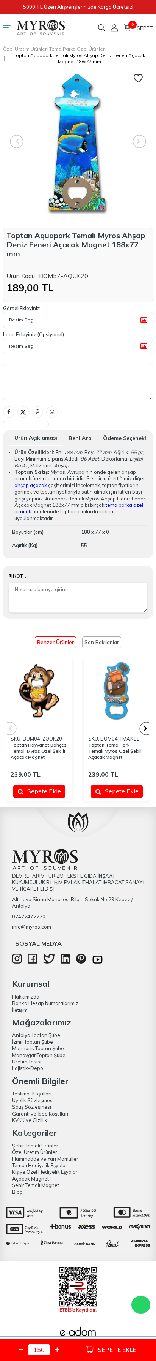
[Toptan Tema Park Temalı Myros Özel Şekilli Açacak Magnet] (116, 690)
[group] (78, 143)
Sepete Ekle (44, 791)
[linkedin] (65, 962)
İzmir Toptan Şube (32, 1042)
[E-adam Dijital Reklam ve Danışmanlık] (78, 1333)
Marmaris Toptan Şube (38, 1048)
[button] (146, 728)
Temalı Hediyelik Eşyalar (39, 1165)
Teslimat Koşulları (31, 1093)
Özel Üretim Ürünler (25, 49)
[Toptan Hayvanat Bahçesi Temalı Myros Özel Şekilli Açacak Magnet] (39, 690)
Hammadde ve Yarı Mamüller (45, 1159)
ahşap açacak (30, 485)
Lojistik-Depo (27, 1068)
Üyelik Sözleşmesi (33, 1100)
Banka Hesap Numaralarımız (45, 1003)
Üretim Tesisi (26, 1062)
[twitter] (49, 962)
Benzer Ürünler (55, 642)
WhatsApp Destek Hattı (140, 1305)
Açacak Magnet (30, 1179)
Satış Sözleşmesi (31, 1107)
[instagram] (17, 962)
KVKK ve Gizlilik (29, 1120)
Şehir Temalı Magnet (35, 1185)
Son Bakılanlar (101, 642)
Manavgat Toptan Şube (39, 1055)
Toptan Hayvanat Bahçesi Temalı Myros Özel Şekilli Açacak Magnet (39, 751)
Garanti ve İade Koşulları (40, 1114)
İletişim (20, 1010)
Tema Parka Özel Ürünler (77, 49)
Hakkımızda (25, 997)
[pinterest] (81, 962)
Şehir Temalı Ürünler (35, 1146)
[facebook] (32, 962)
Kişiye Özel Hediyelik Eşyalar (45, 1172)
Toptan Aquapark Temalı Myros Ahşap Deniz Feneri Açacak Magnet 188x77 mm (79, 58)
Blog (17, 1192)
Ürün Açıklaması (35, 437)
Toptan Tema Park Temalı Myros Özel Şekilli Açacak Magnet (115, 751)
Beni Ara (80, 438)
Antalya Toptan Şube (36, 1035)
